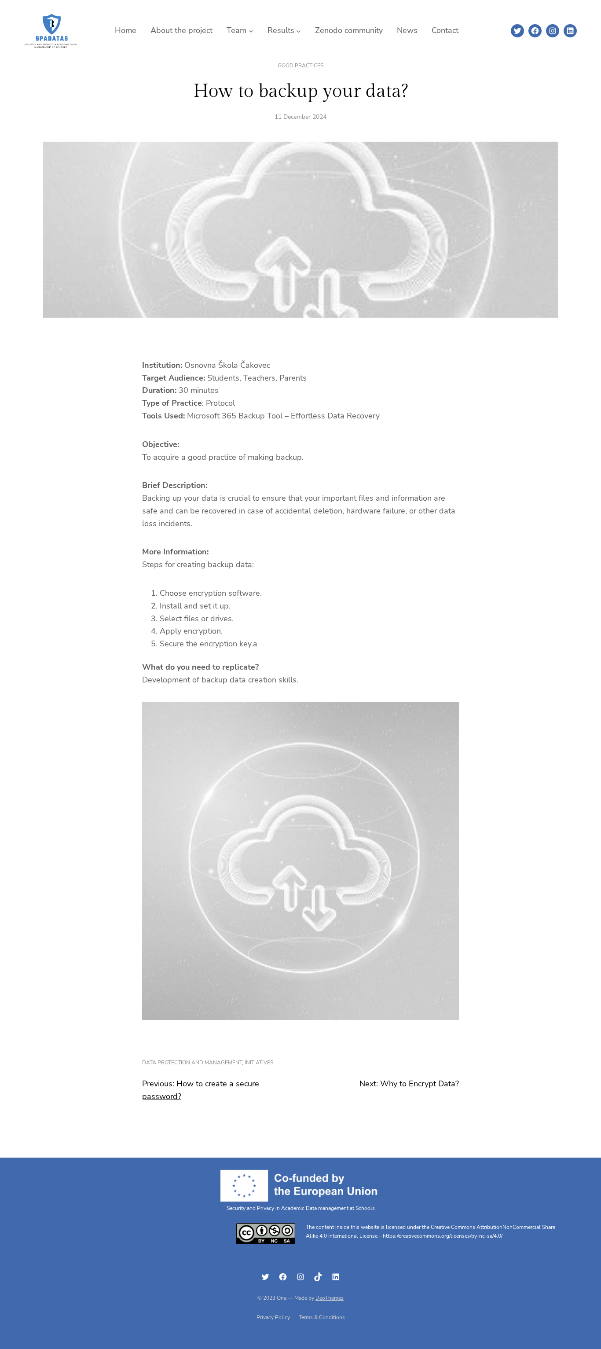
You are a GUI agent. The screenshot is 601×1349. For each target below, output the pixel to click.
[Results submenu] (298, 30)
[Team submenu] (251, 30)
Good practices (300, 65)
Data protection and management (192, 1062)
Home (125, 30)
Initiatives (259, 1062)
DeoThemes (329, 1297)
